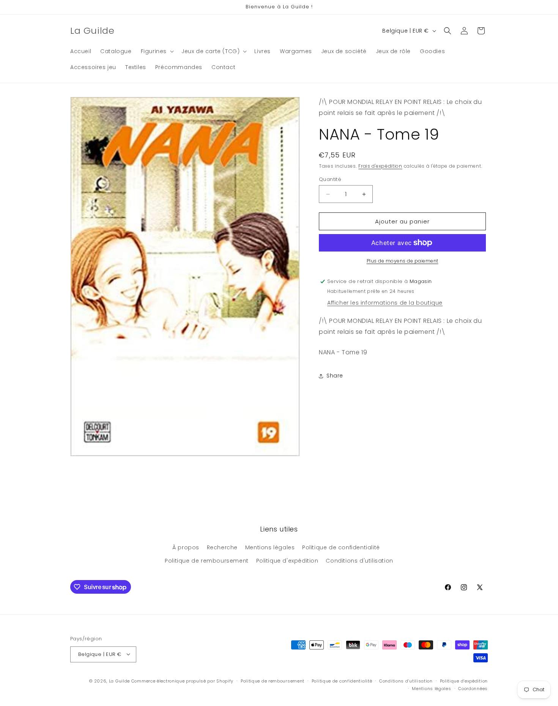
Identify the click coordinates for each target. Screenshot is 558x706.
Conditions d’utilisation (406, 681)
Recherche (222, 547)
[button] (156, 51)
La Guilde (119, 681)
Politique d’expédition (464, 681)
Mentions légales (270, 547)
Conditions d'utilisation (359, 561)
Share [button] (334, 375)
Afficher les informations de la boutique (385, 303)
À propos (185, 547)
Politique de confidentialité (341, 547)
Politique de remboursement (207, 561)
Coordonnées (473, 689)
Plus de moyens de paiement (402, 261)
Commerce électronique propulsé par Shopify (182, 681)
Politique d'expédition (287, 561)
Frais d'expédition (380, 165)
